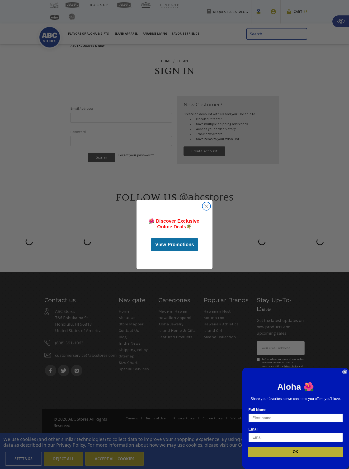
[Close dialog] (206, 206)
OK (295, 452)
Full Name (257, 410)
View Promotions (174, 244)
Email (253, 429)
